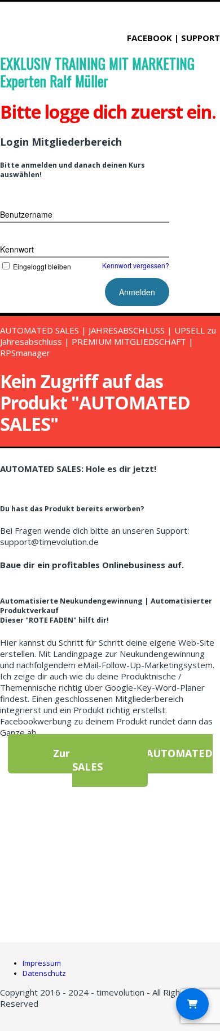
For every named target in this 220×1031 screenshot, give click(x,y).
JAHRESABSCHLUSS (128, 330)
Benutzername (26, 214)
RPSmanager (25, 352)
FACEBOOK (150, 37)
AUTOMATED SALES (39, 330)
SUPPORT (200, 37)
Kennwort (17, 249)
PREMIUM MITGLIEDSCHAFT (129, 341)
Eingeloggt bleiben (42, 266)
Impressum (42, 963)
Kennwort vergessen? (135, 265)
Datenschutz (44, 973)
